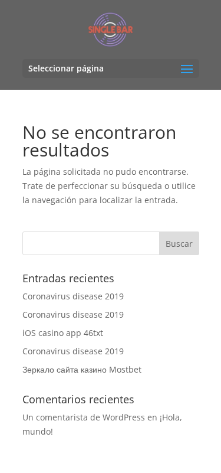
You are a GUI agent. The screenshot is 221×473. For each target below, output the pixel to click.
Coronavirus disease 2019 (73, 296)
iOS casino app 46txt (62, 332)
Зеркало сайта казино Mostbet (81, 369)
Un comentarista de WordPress (83, 417)
